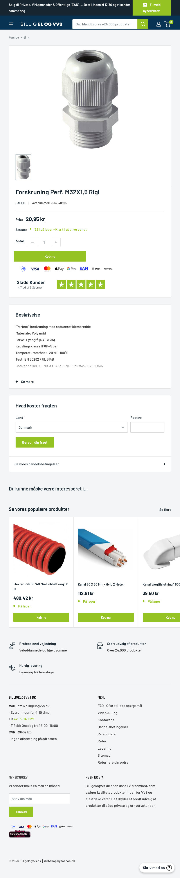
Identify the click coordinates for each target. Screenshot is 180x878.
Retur (102, 741)
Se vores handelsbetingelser (36, 464)
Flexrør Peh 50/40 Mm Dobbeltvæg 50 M (40, 586)
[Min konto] (159, 24)
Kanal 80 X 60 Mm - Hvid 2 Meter (101, 584)
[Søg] (142, 24)
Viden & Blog (107, 713)
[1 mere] (55, 242)
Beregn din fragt (34, 442)
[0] (167, 24)
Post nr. (136, 417)
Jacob (20, 203)
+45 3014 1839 (24, 719)
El (24, 37)
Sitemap (104, 755)
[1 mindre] (32, 242)
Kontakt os (106, 720)
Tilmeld (21, 812)
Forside (14, 37)
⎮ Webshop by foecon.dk (58, 861)
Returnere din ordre (113, 762)
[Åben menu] (11, 24)
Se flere (165, 509)
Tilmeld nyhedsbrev (151, 8)
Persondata (106, 734)
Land (19, 417)
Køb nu (50, 256)
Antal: (20, 241)
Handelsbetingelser (113, 727)
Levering (105, 748)
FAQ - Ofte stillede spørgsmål (120, 705)
